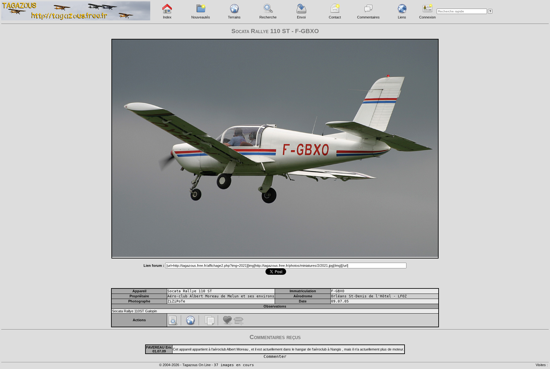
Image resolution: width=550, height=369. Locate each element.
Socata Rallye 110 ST (189, 291)
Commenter (275, 356)
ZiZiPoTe (176, 301)
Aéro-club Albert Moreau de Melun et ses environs (220, 296)
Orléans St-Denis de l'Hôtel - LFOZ (369, 296)
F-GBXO (337, 291)
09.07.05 (340, 301)
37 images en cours (234, 365)
